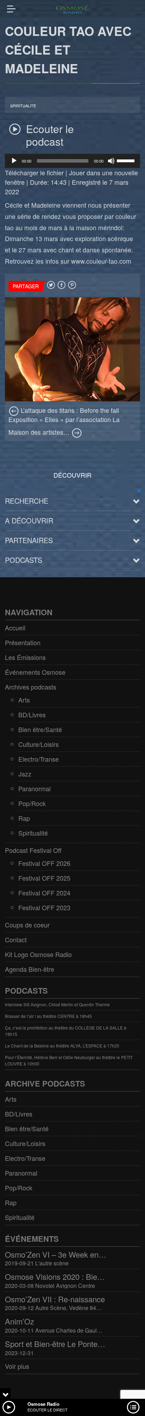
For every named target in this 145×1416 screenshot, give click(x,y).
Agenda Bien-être (29, 969)
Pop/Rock (32, 803)
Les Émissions (25, 657)
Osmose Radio (43, 1404)
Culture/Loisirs (38, 744)
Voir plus (17, 1366)
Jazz (24, 773)
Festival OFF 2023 (44, 907)
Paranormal (34, 788)
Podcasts (23, 560)
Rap (24, 818)
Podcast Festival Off (33, 850)
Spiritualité (23, 105)
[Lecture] (14, 160)
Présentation (22, 642)
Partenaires (29, 540)
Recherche (26, 501)
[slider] (127, 160)
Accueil (15, 627)
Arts (24, 699)
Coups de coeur (27, 924)
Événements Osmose (35, 671)
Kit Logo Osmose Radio (38, 954)
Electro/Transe (38, 758)
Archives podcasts (30, 686)
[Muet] (111, 160)
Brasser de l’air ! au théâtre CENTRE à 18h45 (48, 1016)
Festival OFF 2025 (44, 877)
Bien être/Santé (40, 729)
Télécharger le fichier (34, 172)
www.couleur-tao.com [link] (101, 261)
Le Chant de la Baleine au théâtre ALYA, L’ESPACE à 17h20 (62, 1046)
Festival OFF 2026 (44, 863)
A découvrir (29, 520)
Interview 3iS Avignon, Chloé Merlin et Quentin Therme (57, 1004)
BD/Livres (32, 714)
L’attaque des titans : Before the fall (69, 410)
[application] (72, 161)
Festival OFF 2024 (44, 892)
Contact (16, 939)
